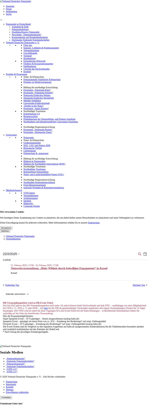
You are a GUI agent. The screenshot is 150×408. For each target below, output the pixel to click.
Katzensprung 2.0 (31, 114)
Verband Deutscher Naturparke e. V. (22, 42)
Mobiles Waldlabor (32, 100)
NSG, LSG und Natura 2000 (36, 145)
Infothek (27, 201)
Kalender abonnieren (15, 294)
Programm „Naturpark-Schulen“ (38, 92)
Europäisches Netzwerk (34, 61)
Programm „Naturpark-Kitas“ (37, 90)
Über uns (27, 45)
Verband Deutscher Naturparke (20, 236)
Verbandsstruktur (31, 50)
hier (46, 308)
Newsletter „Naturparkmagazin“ (26, 34)
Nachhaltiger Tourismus (34, 169)
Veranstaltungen (30, 195)
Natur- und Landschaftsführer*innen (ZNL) (43, 174)
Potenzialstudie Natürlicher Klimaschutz (41, 79)
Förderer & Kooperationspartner (38, 63)
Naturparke (28, 137)
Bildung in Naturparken (34, 161)
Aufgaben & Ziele (20, 26)
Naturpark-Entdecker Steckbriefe (38, 98)
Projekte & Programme (16, 74)
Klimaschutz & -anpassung (35, 153)
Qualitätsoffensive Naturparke (25, 32)
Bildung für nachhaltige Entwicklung (40, 87)
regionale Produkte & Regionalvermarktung (43, 187)
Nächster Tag (139, 285)
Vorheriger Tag (12, 285)
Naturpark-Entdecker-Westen (36, 95)
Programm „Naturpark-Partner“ (37, 129)
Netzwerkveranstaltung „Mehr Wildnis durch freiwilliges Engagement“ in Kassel (59, 268)
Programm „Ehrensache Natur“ (37, 132)
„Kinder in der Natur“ (33, 106)
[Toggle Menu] (1, 19)
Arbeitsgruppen (30, 198)
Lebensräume (29, 150)
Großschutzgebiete (32, 143)
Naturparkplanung (20, 29)
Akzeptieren (6, 228)
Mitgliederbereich (14, 190)
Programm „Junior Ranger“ (36, 108)
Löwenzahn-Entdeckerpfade (36, 103)
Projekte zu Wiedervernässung (37, 82)
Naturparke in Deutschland (18, 24)
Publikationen (29, 66)
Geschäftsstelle (30, 53)
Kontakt (27, 71)
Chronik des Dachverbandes (36, 69)
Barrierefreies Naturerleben (35, 172)
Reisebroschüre (30, 116)
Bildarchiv (28, 203)
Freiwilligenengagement (34, 185)
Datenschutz (93, 222)
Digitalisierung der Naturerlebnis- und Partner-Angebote (49, 119)
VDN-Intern (29, 193)
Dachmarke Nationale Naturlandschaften (30, 40)
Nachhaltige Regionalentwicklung (39, 182)
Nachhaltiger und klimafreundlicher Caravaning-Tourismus (50, 121)
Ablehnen (5, 231)
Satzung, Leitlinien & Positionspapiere (41, 48)
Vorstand (27, 56)
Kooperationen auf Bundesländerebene (30, 37)
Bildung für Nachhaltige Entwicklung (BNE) (44, 164)
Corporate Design (31, 206)
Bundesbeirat (29, 58)
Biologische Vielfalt (32, 148)
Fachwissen (11, 135)
